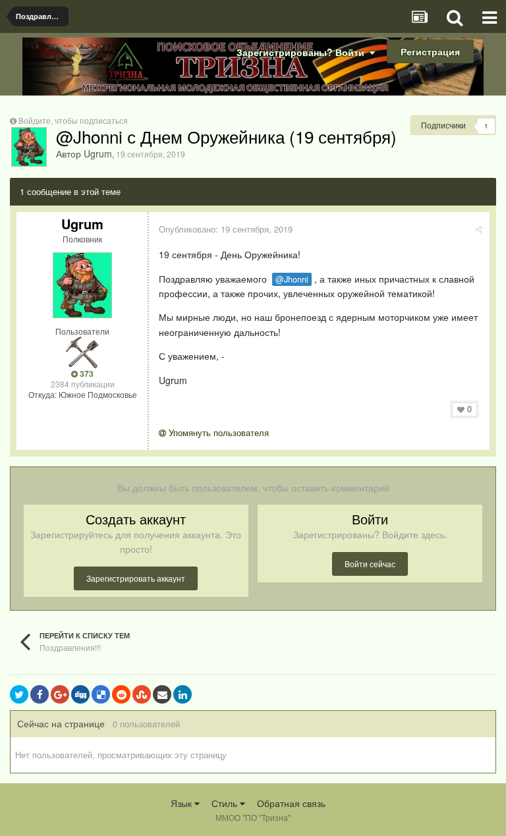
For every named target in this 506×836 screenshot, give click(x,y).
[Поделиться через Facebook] (39, 694)
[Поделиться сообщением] (478, 229)
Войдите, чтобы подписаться (73, 120)
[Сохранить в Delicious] (101, 694)
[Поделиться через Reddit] (121, 694)
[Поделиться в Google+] (60, 694)
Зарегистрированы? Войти (303, 52)
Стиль (225, 803)
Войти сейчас (370, 563)
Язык (182, 803)
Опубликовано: (226, 229)
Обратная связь (291, 803)
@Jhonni (291, 279)
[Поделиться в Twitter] (19, 694)
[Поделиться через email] (162, 694)
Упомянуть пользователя (217, 432)
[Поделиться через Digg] (80, 694)
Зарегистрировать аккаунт (135, 578)
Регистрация (430, 51)
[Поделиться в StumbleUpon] (141, 694)
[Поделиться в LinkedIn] (182, 694)
